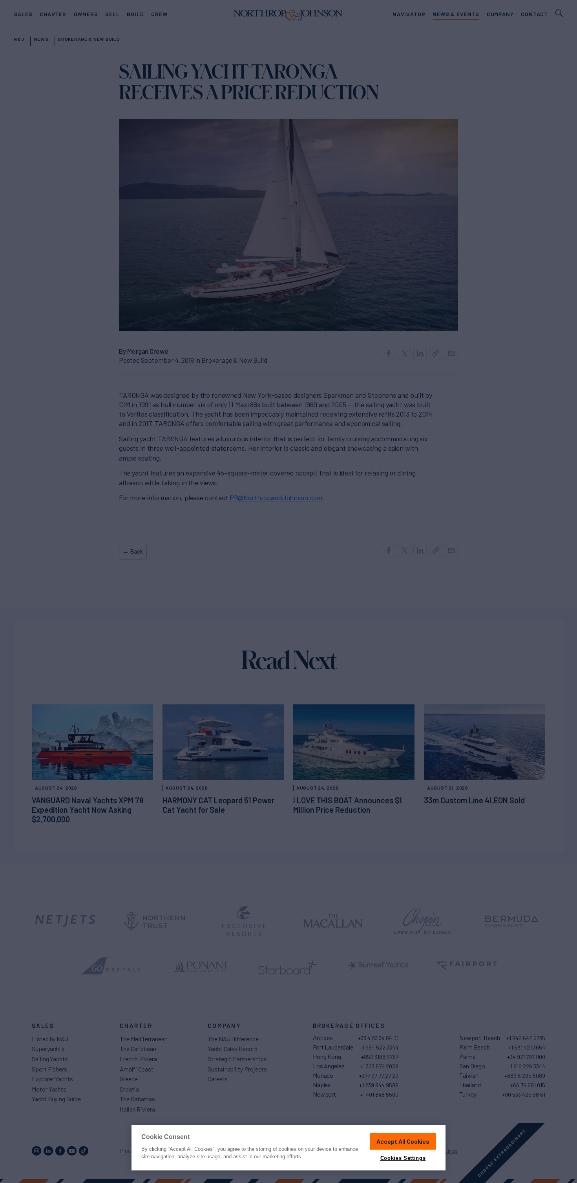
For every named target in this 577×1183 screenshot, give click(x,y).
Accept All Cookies (402, 1141)
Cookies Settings (402, 1158)
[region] (288, 1147)
